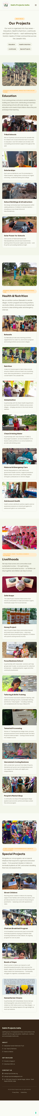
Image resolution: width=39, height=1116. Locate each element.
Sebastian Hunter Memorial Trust (14, 1046)
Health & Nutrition (24, 44)
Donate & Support (9, 1061)
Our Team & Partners (10, 1048)
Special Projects (25, 49)
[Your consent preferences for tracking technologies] (36, 1113)
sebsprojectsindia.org (11, 1073)
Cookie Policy (24, 1092)
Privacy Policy (15, 1092)
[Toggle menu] (36, 5)
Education (12, 44)
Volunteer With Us (9, 1064)
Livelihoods (12, 49)
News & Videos (8, 1051)
